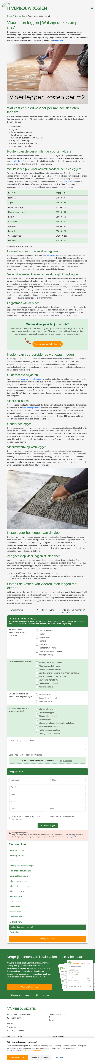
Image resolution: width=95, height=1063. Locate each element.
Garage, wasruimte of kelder (50, 651)
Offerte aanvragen (47, 825)
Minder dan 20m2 (46, 694)
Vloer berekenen (17, 891)
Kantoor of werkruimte (48, 648)
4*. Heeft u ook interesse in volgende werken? (20, 709)
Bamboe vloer (16, 901)
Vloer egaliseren (17, 917)
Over (50, 1017)
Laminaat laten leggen (19, 876)
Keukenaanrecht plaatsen (49, 730)
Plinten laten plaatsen (19, 907)
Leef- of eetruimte (46, 630)
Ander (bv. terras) (46, 655)
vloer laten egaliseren (31, 408)
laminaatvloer (69, 181)
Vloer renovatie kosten (19, 881)
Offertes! (59, 40)
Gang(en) (43, 644)
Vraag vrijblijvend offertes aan (47, 344)
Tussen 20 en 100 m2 (48, 698)
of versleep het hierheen (40, 761)
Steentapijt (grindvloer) (48, 683)
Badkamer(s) (44, 637)
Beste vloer (14, 932)
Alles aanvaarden (17, 1057)
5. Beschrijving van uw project (21, 740)
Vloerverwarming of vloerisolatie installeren (56, 723)
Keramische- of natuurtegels (50, 662)
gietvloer (17, 161)
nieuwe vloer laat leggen (31, 379)
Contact (51, 1020)
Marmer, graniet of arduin (49, 666)
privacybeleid (71, 837)
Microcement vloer (17, 912)
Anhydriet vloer (16, 896)
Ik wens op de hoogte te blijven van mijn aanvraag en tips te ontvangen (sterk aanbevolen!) (43, 817)
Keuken (42, 634)
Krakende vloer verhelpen (20, 871)
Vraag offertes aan (47, 939)
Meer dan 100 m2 (46, 701)
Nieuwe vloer (19, 16)
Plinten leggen (45, 719)
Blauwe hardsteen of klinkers (51, 669)
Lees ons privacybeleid (34, 1050)
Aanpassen (59, 1057)
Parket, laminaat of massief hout (52, 676)
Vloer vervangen (17, 850)
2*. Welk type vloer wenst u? (20, 662)
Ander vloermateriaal (47, 687)
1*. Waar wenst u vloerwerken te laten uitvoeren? (17, 632)
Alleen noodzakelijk (40, 1057)
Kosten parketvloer (17, 856)
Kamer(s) (43, 641)
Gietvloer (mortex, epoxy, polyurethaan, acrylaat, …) (59, 673)
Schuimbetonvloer (17, 922)
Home (9, 16)
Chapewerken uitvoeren (48, 716)
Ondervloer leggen (46, 713)
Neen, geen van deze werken (50, 733)
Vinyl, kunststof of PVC (48, 680)
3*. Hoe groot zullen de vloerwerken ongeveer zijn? (20, 695)
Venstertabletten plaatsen (49, 726)
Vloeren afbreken (46, 709)
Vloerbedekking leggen (19, 886)
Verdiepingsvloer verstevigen (22, 866)
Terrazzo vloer (16, 861)
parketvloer (50, 255)
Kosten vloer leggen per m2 (39, 16)
